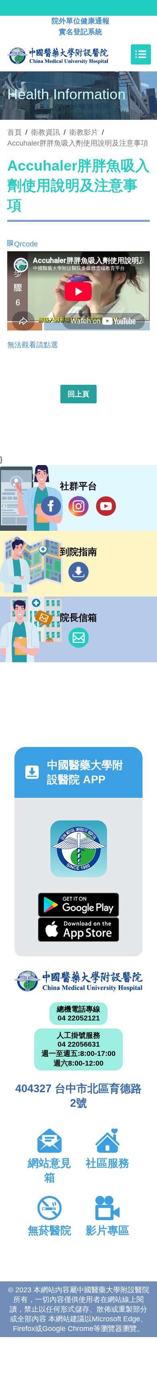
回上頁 (78, 394)
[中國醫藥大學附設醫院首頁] (69, 54)
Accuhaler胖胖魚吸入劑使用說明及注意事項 (77, 143)
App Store (78, 929)
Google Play (78, 905)
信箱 (78, 638)
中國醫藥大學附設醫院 (78, 981)
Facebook (51, 506)
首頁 (14, 132)
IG (78, 506)
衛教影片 (83, 132)
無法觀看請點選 (32, 345)
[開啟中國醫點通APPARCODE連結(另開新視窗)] (78, 848)
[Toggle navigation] (141, 54)
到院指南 (78, 572)
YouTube (106, 506)
